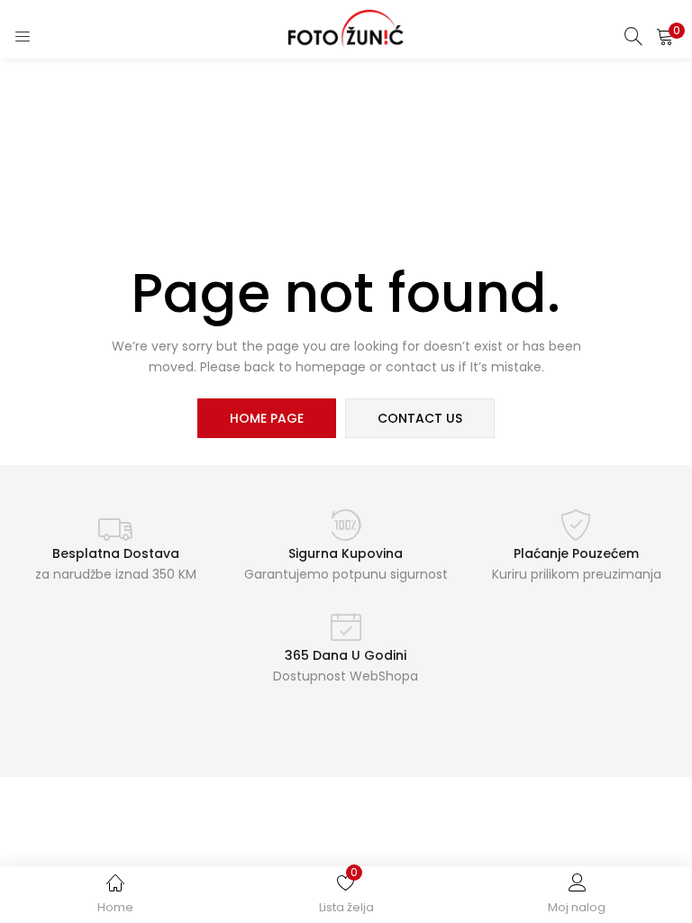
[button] (664, 36)
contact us (420, 418)
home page (267, 418)
